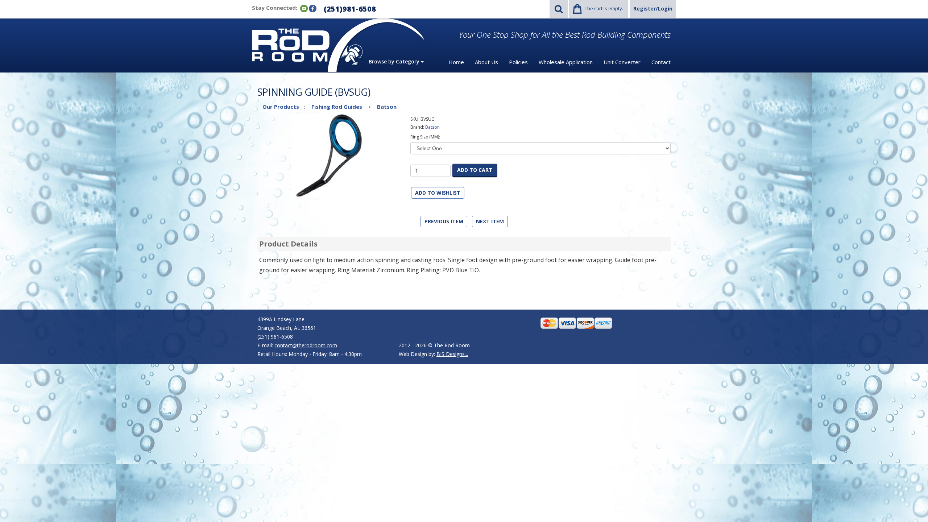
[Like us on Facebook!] (312, 8)
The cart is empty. (604, 8)
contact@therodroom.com (305, 345)
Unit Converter (622, 62)
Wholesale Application (566, 62)
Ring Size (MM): (425, 137)
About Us (486, 62)
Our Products (280, 106)
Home (456, 62)
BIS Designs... (452, 354)
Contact (661, 62)
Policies (518, 62)
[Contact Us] (304, 8)
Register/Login (652, 8)
